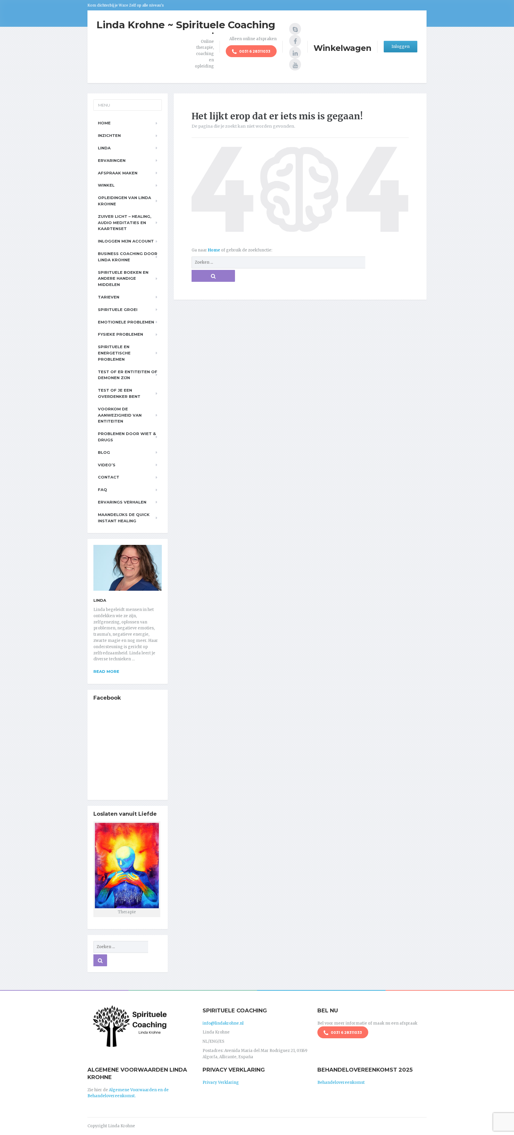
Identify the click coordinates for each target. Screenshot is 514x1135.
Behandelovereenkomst (341, 1082)
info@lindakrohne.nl (223, 1023)
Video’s (106, 464)
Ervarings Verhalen (122, 502)
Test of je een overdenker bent (119, 393)
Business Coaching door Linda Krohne (127, 256)
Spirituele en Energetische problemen (114, 353)
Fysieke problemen (120, 334)
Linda (104, 148)
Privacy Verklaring (221, 1082)
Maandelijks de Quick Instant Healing (124, 517)
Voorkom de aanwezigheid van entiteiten (120, 415)
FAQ (102, 489)
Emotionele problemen (126, 322)
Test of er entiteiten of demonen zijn (127, 374)
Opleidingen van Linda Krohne (124, 200)
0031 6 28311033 (254, 51)
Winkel (106, 185)
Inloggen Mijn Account (126, 241)
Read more (106, 671)
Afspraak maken (117, 173)
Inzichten (109, 135)
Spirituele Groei (117, 309)
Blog (104, 452)
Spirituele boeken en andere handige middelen (123, 278)
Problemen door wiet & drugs (127, 436)
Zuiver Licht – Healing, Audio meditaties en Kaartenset (124, 222)
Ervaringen (112, 160)
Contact (108, 477)
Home (214, 250)
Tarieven (108, 297)
